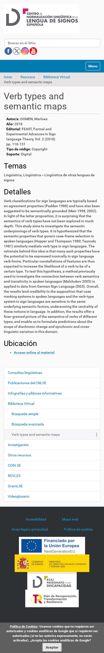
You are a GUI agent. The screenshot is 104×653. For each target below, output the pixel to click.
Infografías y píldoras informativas (35, 393)
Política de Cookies (24, 626)
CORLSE (14, 465)
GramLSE (15, 486)
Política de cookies (78, 529)
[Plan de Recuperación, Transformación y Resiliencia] (52, 598)
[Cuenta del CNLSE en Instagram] (25, 51)
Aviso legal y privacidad (30, 529)
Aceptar (52, 647)
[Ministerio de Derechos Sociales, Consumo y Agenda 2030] (52, 563)
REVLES (14, 476)
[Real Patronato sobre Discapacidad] (52, 581)
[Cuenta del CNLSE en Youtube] (33, 51)
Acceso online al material (34, 353)
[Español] (41, 19)
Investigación (18, 445)
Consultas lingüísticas (25, 373)
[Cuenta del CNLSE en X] (17, 51)
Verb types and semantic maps (36, 434)
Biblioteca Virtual (56, 77)
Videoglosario (18, 496)
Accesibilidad (36, 519)
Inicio (8, 77)
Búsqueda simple (25, 414)
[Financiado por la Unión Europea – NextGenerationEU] (52, 545)
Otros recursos (19, 455)
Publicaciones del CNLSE (27, 383)
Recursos (27, 77)
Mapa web (70, 519)
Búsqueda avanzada (28, 424)
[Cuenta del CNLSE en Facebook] (9, 51)
